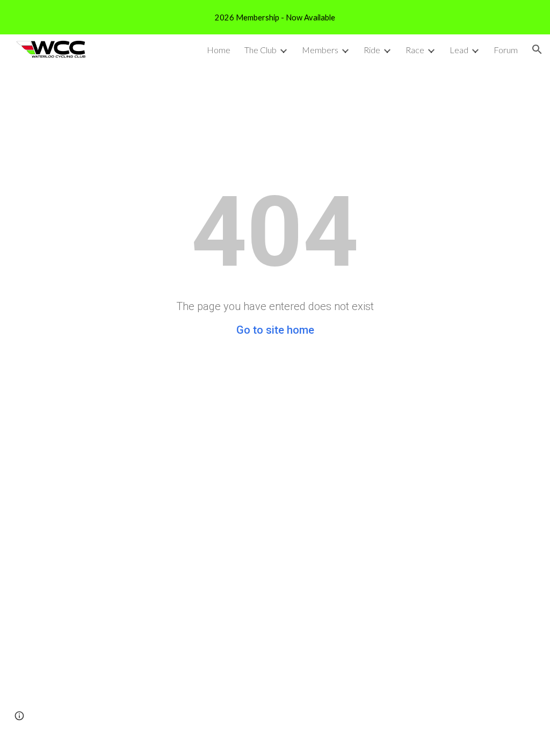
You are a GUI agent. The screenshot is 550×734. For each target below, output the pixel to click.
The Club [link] (260, 50)
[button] (537, 49)
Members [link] (320, 50)
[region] (275, 17)
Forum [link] (506, 50)
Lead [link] (459, 50)
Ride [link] (372, 50)
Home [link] (218, 50)
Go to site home (275, 329)
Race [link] (415, 50)
